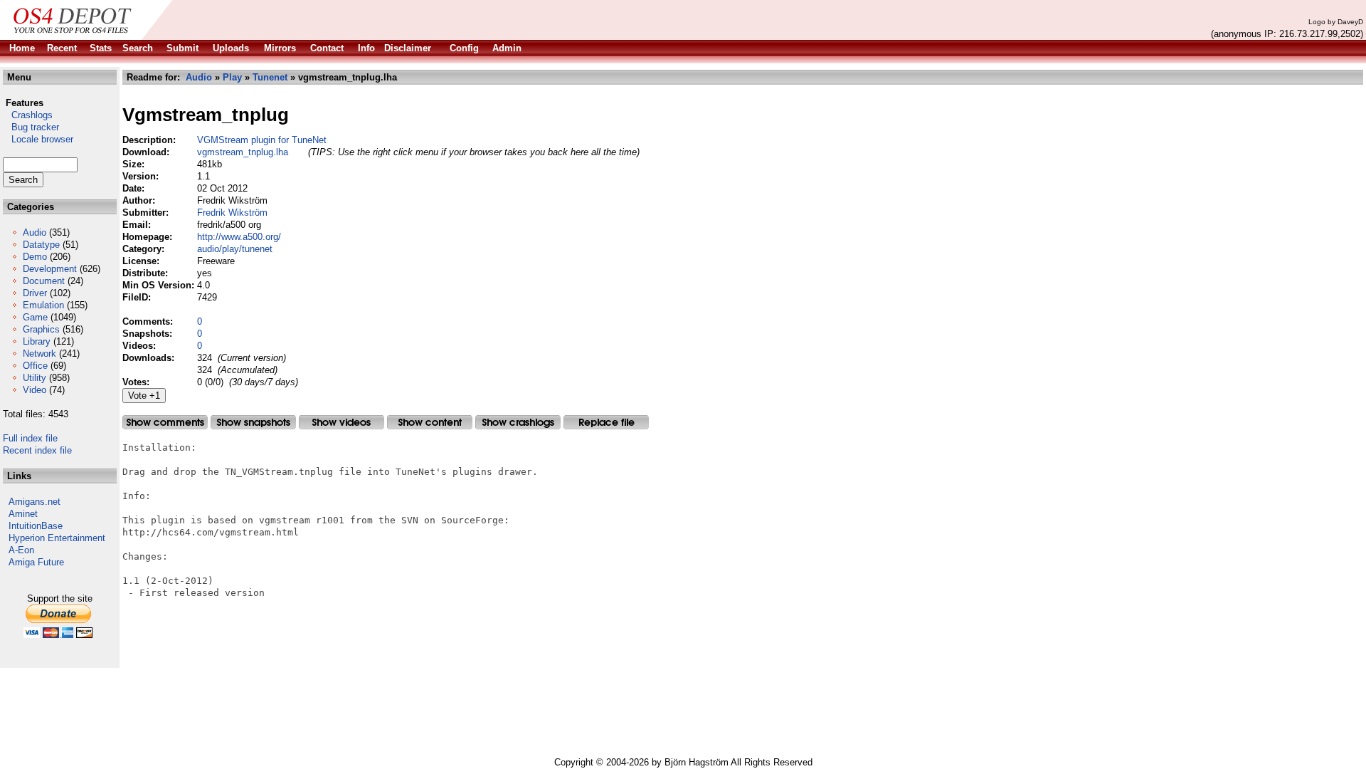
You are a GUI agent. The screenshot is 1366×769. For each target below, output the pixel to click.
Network (39, 353)
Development (50, 268)
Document (44, 281)
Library (37, 341)
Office (35, 365)
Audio (34, 232)
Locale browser (38, 139)
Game (35, 317)
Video (34, 389)
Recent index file (37, 450)
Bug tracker (31, 127)
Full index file (30, 438)
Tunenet (270, 77)
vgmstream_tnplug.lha (242, 152)
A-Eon (21, 550)
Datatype (41, 244)
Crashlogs (28, 115)
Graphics (41, 329)
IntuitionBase (36, 525)
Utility (34, 377)
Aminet (23, 513)
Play (232, 77)
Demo (35, 256)
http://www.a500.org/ (239, 236)
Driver (35, 293)
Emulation (43, 305)
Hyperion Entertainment (57, 538)
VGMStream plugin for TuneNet (262, 140)
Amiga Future (36, 562)
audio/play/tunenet (234, 249)
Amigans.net (34, 501)
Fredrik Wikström (232, 212)
